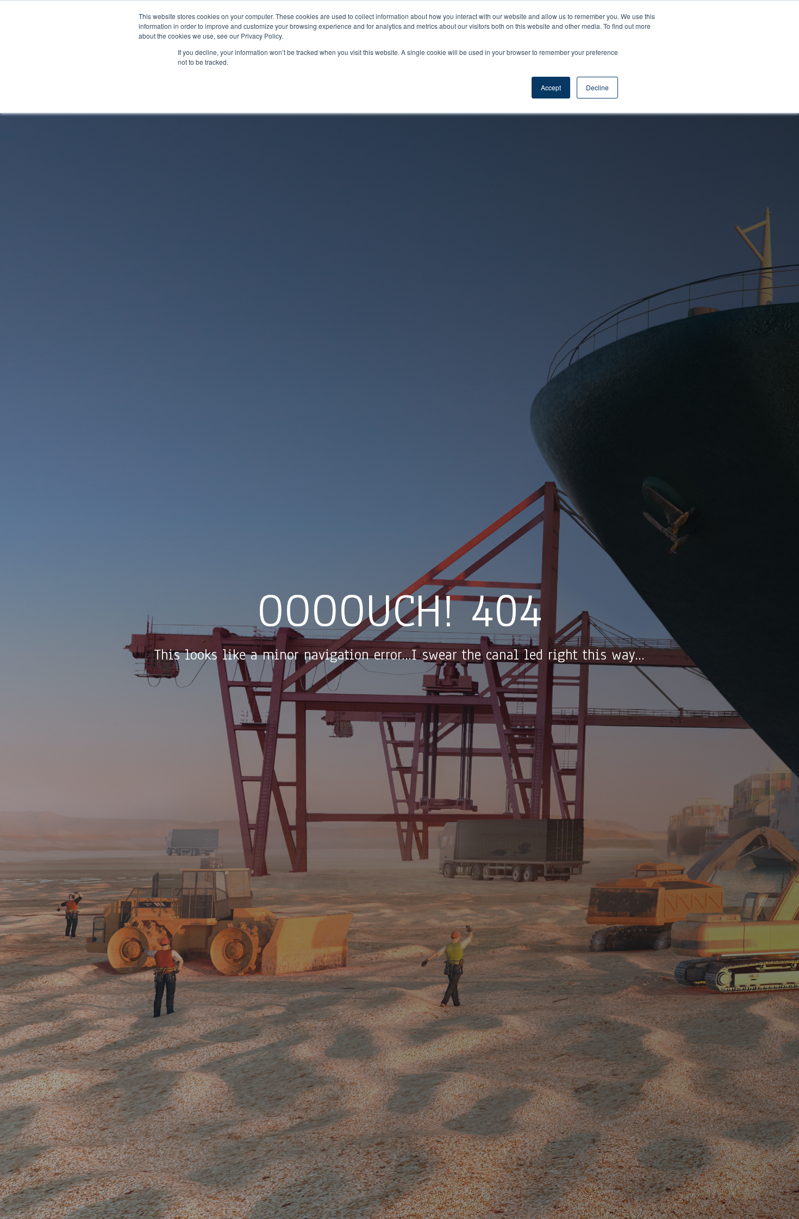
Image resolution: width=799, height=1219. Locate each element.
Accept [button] (551, 87)
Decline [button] (597, 87)
